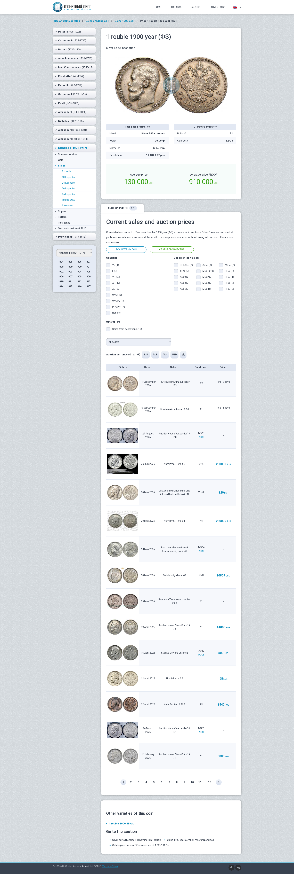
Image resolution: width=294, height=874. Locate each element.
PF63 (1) (229, 277)
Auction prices (121, 208)
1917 (88, 286)
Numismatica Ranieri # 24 (174, 409)
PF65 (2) (229, 283)
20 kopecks (68, 188)
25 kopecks (68, 182)
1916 (78, 286)
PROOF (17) (118, 306)
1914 (60, 286)
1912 (78, 281)
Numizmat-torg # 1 (174, 520)
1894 (60, 261)
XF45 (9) (184, 271)
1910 (60, 281)
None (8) (116, 312)
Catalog (176, 7)
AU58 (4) (207, 265)
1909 (88, 276)
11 (199, 782)
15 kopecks (68, 194)
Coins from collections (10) (127, 329)
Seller (173, 367)
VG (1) (115, 265)
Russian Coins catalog (66, 20)
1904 (78, 271)
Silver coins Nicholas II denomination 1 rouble (136, 840)
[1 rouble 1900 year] (171, 85)
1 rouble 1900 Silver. (121, 823)
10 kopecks (68, 199)
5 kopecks (67, 205)
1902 (60, 271)
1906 (60, 276)
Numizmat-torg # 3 (174, 464)
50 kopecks (68, 177)
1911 (69, 281)
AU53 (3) (184, 283)
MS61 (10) (208, 271)
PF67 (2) (229, 288)
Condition (201, 367)
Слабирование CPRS (171, 249)
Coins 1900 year (124, 20)
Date (147, 367)
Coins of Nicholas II (97, 20)
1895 (69, 261)
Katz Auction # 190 (174, 704)
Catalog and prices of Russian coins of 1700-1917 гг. (141, 845)
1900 (78, 266)
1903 (69, 271)
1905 (88, 271)
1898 (60, 266)
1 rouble (66, 171)
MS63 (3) (207, 283)
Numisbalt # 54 (174, 678)
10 (192, 782)
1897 (88, 261)
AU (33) (116, 288)
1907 (69, 276)
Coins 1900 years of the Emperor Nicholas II (190, 840)
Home (158, 7)
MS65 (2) (230, 265)
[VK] (238, 867)
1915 (69, 286)
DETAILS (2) (185, 265)
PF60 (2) (229, 271)
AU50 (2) (184, 277)
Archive (196, 7)
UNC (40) (117, 294)
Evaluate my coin (126, 249)
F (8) (114, 271)
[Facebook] (231, 867)
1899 (69, 266)
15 (209, 782)
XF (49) (116, 283)
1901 (88, 266)
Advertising (218, 7)
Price (222, 367)
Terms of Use (110, 866)
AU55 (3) (184, 288)
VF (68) (116, 277)
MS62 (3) (207, 277)
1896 (78, 261)
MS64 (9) (207, 288)
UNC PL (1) (118, 300)
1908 (78, 276)
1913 (88, 281)
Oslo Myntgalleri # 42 (174, 575)
